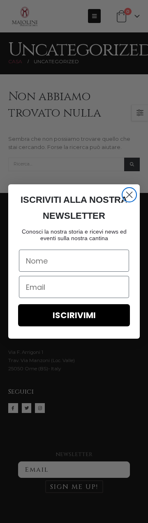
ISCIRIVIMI (74, 315)
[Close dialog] (129, 195)
